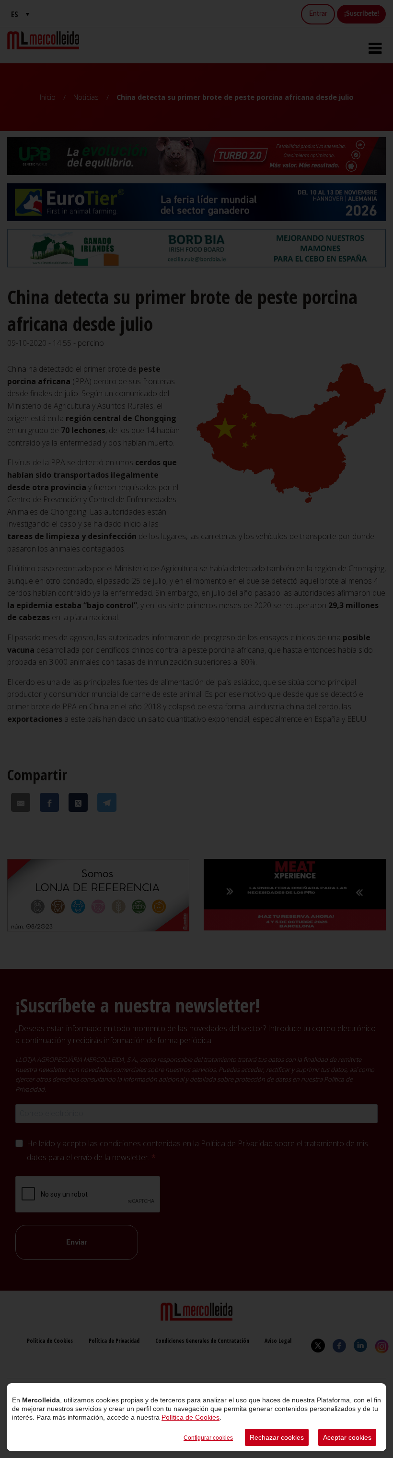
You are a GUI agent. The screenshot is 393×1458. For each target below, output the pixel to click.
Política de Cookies (191, 1417)
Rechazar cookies (277, 1437)
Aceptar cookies (347, 1437)
